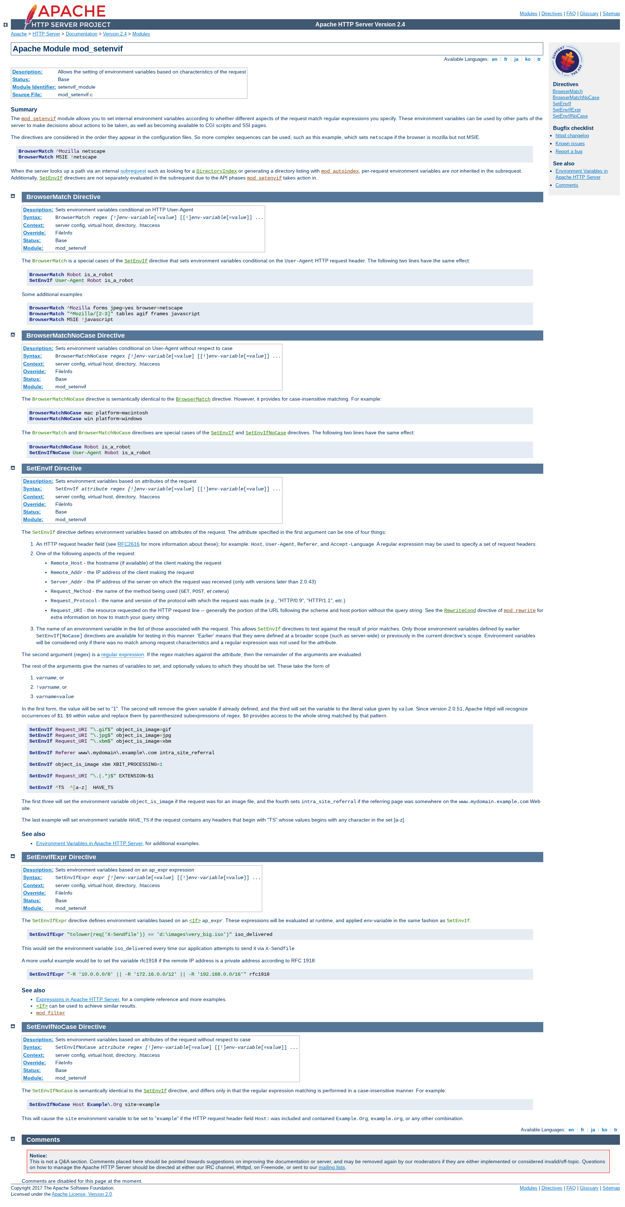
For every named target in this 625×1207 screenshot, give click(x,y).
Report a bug (569, 151)
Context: (33, 225)
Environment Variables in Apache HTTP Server (582, 174)
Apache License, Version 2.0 (82, 1194)
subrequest (133, 171)
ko (528, 59)
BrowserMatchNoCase (576, 97)
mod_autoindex (340, 171)
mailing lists (332, 1167)
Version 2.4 (115, 34)
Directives (551, 13)
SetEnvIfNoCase (570, 116)
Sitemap (611, 13)
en (494, 59)
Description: (27, 72)
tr (539, 59)
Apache (19, 34)
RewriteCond (460, 610)
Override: (34, 233)
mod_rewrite (520, 610)
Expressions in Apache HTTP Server (77, 999)
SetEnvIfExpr (567, 110)
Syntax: (32, 217)
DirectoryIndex (216, 171)
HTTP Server (46, 34)
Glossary (589, 13)
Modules (528, 13)
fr (506, 59)
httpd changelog (572, 135)
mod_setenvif (38, 119)
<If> (195, 921)
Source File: (27, 94)
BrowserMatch (568, 91)
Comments (567, 185)
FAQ (571, 13)
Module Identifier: (34, 87)
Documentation (81, 34)
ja (516, 59)
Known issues (570, 143)
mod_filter (50, 1013)
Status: (21, 79)
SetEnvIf (51, 178)
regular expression (122, 654)
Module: (33, 248)
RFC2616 (129, 544)
